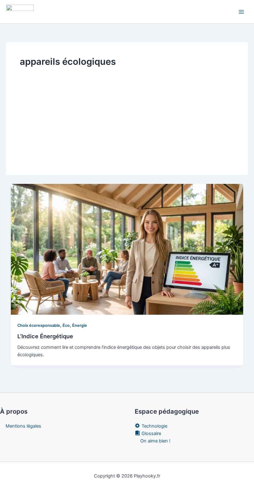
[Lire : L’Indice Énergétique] (127, 249)
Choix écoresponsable (38, 325)
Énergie (79, 325)
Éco (66, 325)
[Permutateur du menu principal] (241, 11)
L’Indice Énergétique (45, 336)
